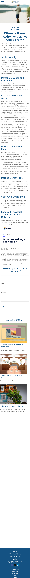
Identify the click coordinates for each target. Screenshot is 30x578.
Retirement (15, 571)
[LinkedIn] (18, 565)
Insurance (15, 577)
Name (2, 274)
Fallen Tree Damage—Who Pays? (12, 406)
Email (2, 283)
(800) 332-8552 (17, 555)
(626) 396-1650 (17, 553)
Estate (15, 575)
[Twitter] (15, 565)
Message (3, 292)
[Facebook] (12, 565)
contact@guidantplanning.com (15, 562)
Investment (15, 573)
